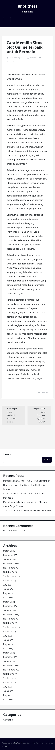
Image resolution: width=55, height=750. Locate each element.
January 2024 (9, 610)
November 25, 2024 (17, 58)
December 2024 (11, 563)
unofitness (27, 6)
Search (7, 454)
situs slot (45, 393)
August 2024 (9, 580)
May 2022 (8, 695)
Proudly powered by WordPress (14, 743)
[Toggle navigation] (7, 19)
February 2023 (10, 657)
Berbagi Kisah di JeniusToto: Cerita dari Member (26, 481)
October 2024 (10, 572)
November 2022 (11, 669)
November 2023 (11, 618)
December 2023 (11, 614)
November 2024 (11, 568)
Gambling (10, 61)
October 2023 (10, 623)
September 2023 (11, 627)
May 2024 (8, 593)
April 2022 (8, 699)
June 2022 (8, 691)
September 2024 (11, 576)
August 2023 (9, 631)
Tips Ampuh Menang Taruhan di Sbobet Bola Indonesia (12, 415)
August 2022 (9, 682)
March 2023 (9, 652)
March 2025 (9, 551)
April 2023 (8, 648)
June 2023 (8, 640)
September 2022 (11, 678)
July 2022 (8, 686)
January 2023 (9, 661)
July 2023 (8, 635)
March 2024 (9, 602)
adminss (33, 58)
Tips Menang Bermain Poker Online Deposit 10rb (27, 510)
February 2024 (10, 606)
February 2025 (10, 555)
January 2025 (9, 559)
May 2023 (8, 644)
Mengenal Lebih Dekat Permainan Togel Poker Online (39, 415)
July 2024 (8, 585)
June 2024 (8, 589)
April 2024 (8, 597)
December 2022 (11, 665)
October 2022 (10, 674)
